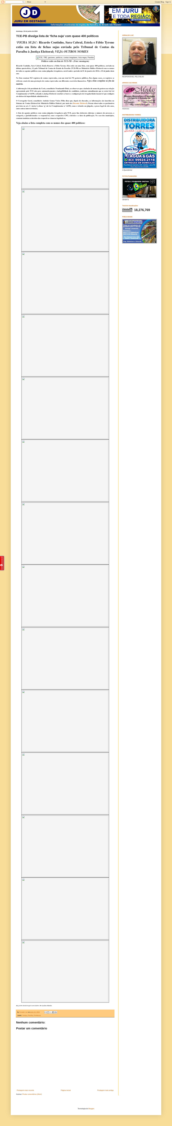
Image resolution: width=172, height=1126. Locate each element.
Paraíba (30, 1015)
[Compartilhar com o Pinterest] (55, 1012)
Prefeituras (37, 1015)
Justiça (24, 1015)
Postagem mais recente (25, 1090)
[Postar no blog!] (48, 1012)
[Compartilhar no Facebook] (53, 1012)
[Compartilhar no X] (50, 1012)
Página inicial (66, 1090)
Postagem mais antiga (105, 1090)
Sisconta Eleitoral (80, 103)
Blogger (91, 1109)
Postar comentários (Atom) (32, 1094)
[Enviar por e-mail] (45, 1012)
